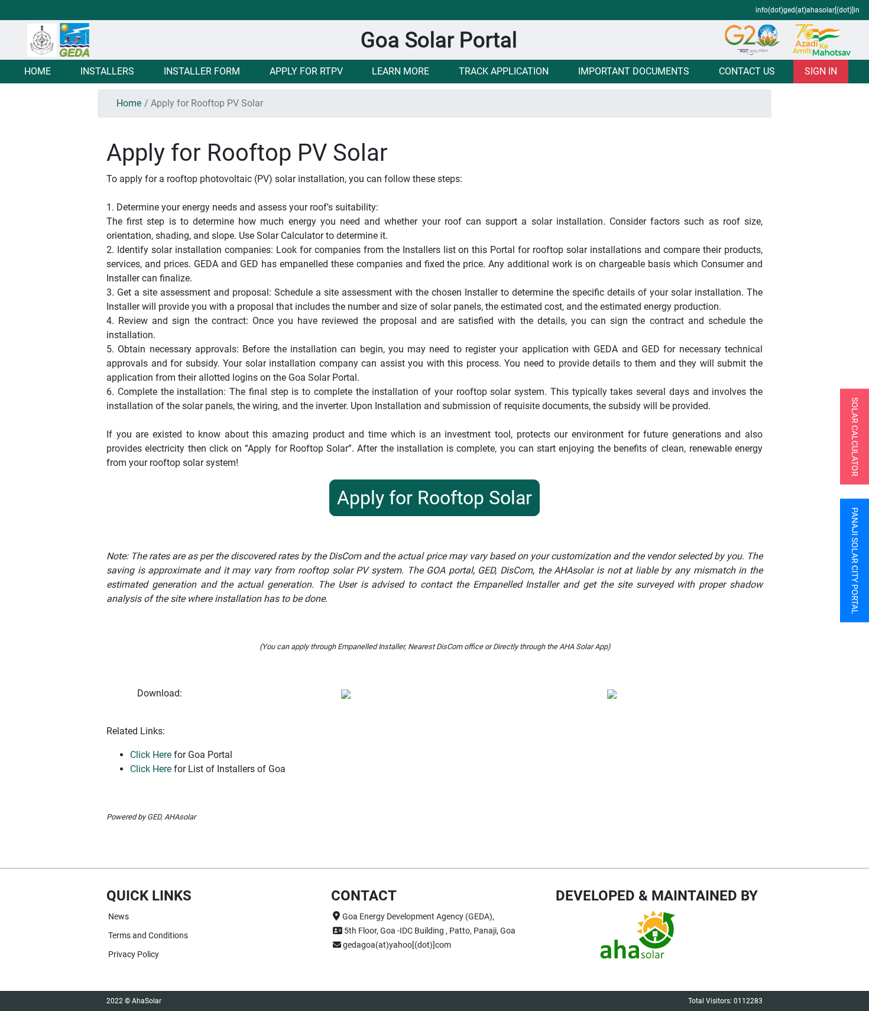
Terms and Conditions (148, 935)
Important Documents (633, 71)
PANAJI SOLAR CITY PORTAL (855, 560)
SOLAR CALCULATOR (855, 437)
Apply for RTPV (306, 71)
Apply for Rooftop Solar (434, 498)
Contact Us (747, 71)
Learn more (400, 71)
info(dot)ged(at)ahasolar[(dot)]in (807, 10)
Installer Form (202, 71)
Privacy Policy (133, 954)
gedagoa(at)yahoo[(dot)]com (396, 945)
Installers (107, 71)
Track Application (504, 71)
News (118, 916)
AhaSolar (146, 1001)
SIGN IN (821, 71)
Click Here (150, 754)
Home (37, 71)
